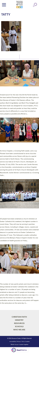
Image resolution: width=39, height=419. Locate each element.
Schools (19, 327)
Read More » (4, 116)
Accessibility (13, 341)
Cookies (27, 341)
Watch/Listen (25, 57)
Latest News (6, 57)
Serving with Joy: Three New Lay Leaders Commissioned (17, 147)
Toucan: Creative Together (21, 344)
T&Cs (23, 341)
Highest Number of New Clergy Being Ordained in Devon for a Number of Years (17, 279)
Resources (19, 323)
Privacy (19, 341)
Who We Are (19, 330)
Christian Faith (19, 317)
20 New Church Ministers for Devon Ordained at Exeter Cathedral (16, 214)
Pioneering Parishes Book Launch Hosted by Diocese (18, 90)
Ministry (19, 320)
